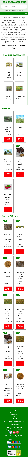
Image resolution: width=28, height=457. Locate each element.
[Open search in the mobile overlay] (14, 6)
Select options (7, 251)
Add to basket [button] (8, 139)
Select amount (7, 209)
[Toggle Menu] (26, 13)
